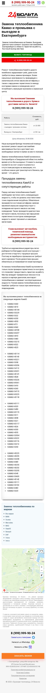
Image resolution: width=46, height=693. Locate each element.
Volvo (8, 538)
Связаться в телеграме (21, 637)
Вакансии (23, 678)
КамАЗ (8, 529)
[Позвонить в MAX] (38, 2)
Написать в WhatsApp (21, 642)
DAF (7, 535)
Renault (8, 532)
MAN (7, 517)
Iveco (8, 541)
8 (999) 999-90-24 (24, 60)
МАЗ (7, 526)
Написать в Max (21, 647)
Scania (8, 520)
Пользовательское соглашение (23, 675)
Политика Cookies (23, 673)
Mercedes (9, 523)
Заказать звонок (23, 656)
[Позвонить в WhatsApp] (43, 2)
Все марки (10, 514)
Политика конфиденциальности (23, 670)
